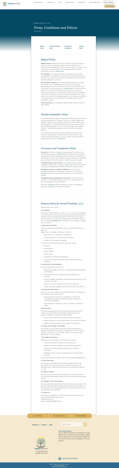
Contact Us (35, 425)
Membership (81, 2)
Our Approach (38, 2)
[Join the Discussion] (60, 458)
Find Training (110, 6)
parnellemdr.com (56, 220)
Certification (69, 2)
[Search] (85, 424)
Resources (50, 2)
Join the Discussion (69, 458)
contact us (51, 184)
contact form (60, 71)
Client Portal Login (94, 2)
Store (60, 2)
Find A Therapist (109, 2)
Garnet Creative (63, 466)
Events (44, 425)
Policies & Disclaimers (60, 465)
